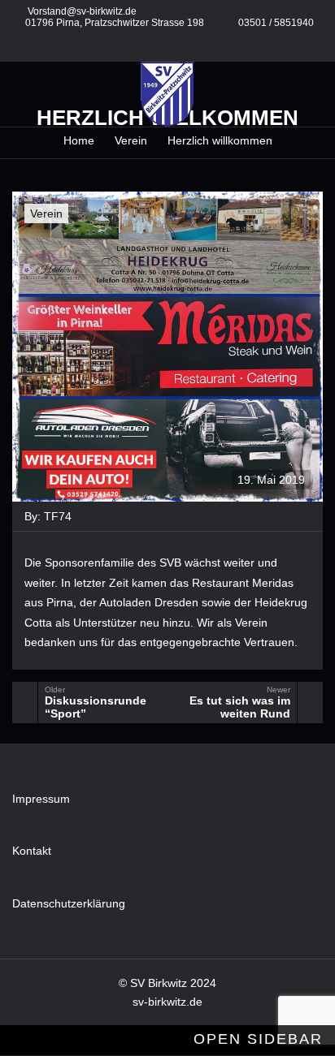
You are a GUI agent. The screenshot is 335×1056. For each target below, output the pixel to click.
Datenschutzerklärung (68, 903)
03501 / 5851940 (276, 22)
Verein (46, 213)
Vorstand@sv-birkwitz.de (82, 11)
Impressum (41, 798)
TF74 (58, 516)
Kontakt (31, 850)
